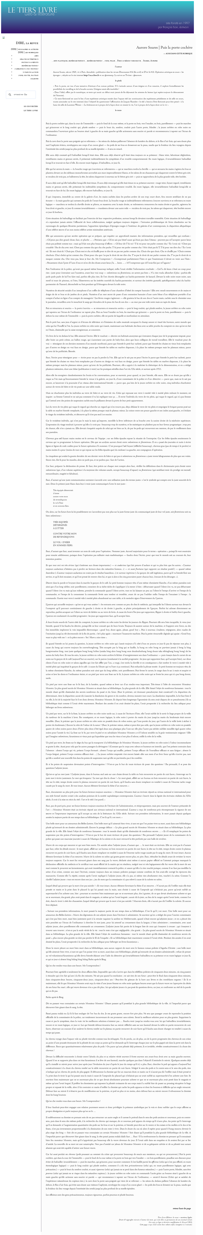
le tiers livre (31, 110)
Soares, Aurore (150, 60)
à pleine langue (30, 72)
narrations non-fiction (26, 68)
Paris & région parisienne (129, 60)
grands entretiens (29, 59)
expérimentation (30, 65)
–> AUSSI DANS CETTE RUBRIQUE (178, 53)
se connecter (31, 106)
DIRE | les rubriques (28, 52)
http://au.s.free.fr (91, 75)
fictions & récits (30, 62)
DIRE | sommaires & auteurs (24, 49)
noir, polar (110, 60)
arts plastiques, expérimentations (69, 60)
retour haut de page (182, 1208)
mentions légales (186, 1217)
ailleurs (34, 78)
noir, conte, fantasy (28, 75)
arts (36, 55)
